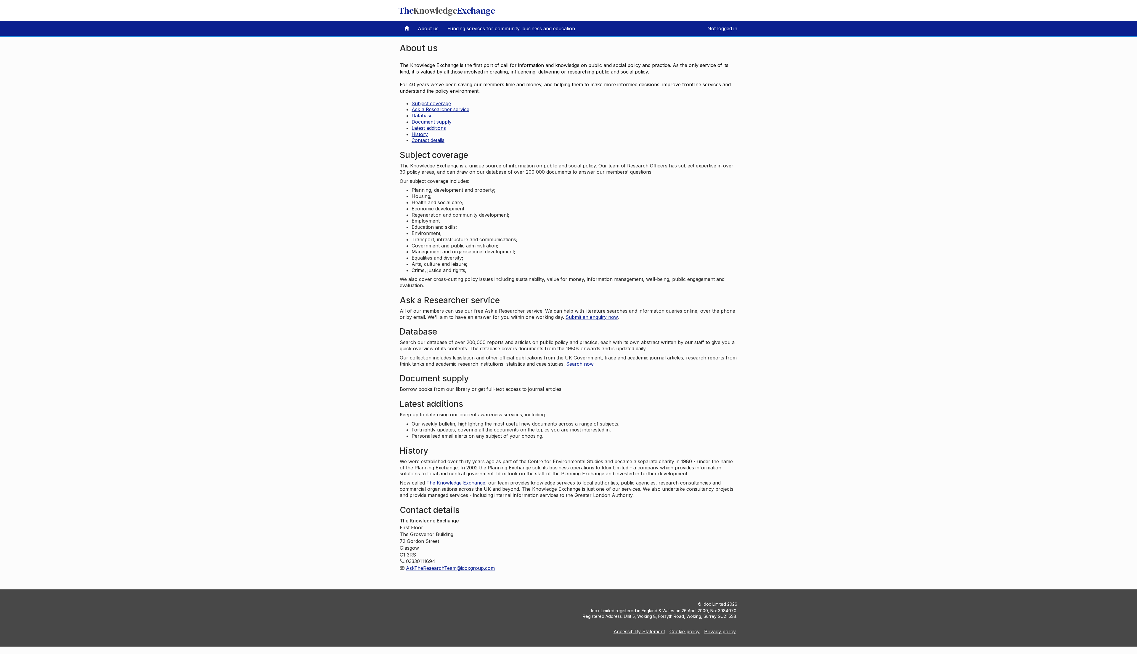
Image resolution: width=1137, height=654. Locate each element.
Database (422, 116)
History (420, 134)
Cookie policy (684, 631)
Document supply (432, 122)
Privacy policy (720, 631)
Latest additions (429, 128)
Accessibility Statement (639, 631)
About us (428, 28)
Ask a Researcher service (440, 109)
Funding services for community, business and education (511, 28)
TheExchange (447, 10)
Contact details (428, 140)
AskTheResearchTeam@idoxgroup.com (450, 568)
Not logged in (722, 28)
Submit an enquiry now (592, 317)
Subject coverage (431, 103)
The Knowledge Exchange (455, 483)
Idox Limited (714, 604)
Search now (579, 364)
